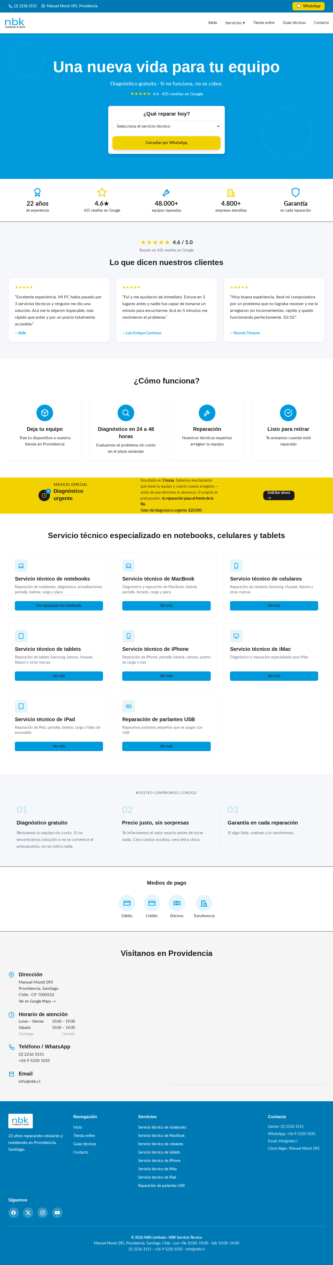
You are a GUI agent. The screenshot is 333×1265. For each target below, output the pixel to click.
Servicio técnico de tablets (48, 649)
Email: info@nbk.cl (282, 1141)
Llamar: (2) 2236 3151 (286, 1127)
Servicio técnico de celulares (266, 579)
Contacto (321, 23)
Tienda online (263, 23)
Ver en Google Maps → (37, 1001)
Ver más (166, 606)
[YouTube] (57, 1212)
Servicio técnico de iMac (260, 649)
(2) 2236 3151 (25, 6)
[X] (28, 1212)
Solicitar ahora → (278, 495)
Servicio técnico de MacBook (158, 579)
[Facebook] (13, 1212)
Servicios (235, 23)
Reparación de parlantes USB (158, 719)
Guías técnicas (294, 23)
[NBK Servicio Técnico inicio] (15, 23)
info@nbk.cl (29, 1081)
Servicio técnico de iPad (45, 719)
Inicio (212, 23)
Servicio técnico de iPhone (155, 649)
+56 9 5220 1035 (34, 1061)
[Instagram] (42, 1212)
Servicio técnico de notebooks (52, 579)
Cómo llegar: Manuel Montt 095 (293, 1148)
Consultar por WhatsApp (167, 143)
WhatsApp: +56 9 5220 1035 (291, 1134)
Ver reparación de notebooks (59, 606)
